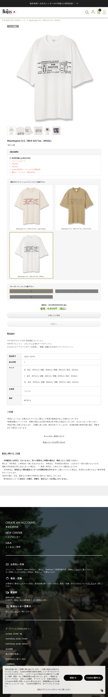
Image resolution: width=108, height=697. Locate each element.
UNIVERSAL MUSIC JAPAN (16, 644)
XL (31, 297)
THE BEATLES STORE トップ (13, 20)
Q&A (9, 543)
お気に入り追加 (54, 315)
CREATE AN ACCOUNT (20, 522)
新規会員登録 (12, 527)
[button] (104, 12)
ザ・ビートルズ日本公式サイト (18, 629)
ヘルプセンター (13, 537)
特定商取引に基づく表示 (16, 659)
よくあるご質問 (13, 547)
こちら (76, 569)
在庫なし (54, 324)
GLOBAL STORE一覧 (14, 634)
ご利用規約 (10, 664)
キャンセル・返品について (54, 436)
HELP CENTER (14, 532)
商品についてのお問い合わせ (54, 442)
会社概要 (9, 649)
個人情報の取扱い (13, 654)
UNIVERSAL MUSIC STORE (16, 639)
